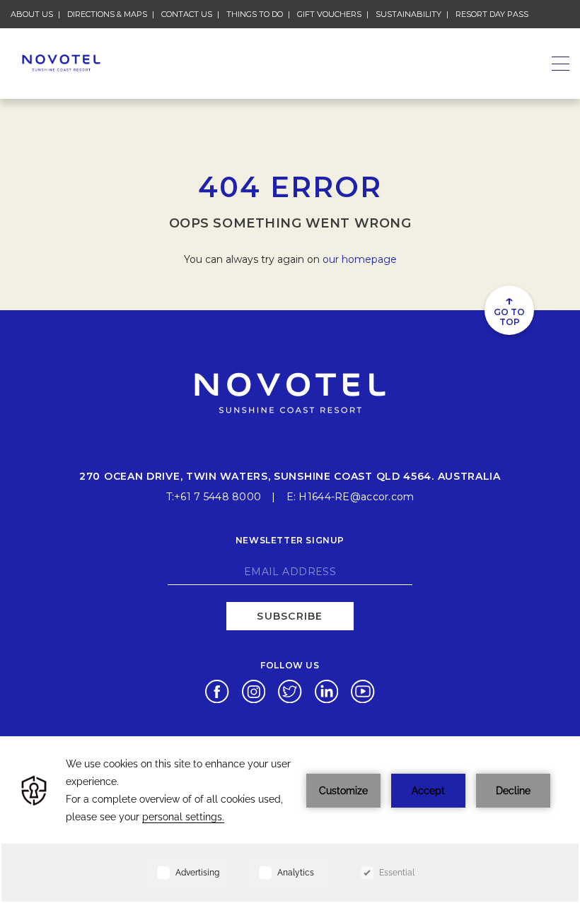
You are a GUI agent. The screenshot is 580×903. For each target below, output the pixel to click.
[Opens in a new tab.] (216, 690)
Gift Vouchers (329, 14)
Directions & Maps (107, 14)
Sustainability (408, 14)
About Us (32, 14)
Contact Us (186, 14)
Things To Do (254, 14)
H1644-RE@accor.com (356, 496)
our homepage (360, 259)
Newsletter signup (290, 540)
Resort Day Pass (492, 14)
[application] (290, 819)
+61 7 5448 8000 (217, 496)
